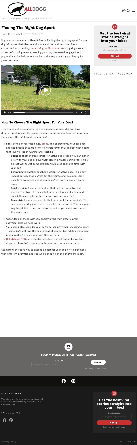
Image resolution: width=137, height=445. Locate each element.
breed (45, 143)
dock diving (37, 48)
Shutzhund (54, 48)
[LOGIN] (123, 10)
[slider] (43, 112)
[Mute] (82, 112)
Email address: (115, 46)
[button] (45, 90)
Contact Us (131, 442)
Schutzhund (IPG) (16, 239)
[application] (45, 90)
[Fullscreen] (86, 112)
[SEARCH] (128, 10)
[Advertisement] (45, 277)
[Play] (4, 112)
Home (121, 442)
